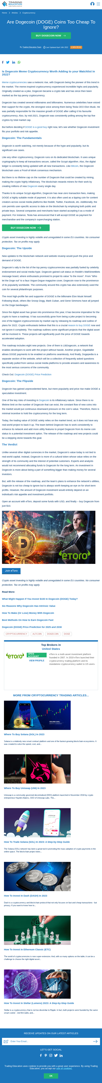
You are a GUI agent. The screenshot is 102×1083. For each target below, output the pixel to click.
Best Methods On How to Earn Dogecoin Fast (27, 620)
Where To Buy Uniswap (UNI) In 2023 (25, 788)
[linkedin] (61, 1055)
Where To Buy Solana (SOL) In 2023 (24, 734)
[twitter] (56, 1055)
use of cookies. (64, 1068)
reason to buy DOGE (79, 325)
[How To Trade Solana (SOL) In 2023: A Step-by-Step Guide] (51, 823)
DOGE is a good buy (36, 127)
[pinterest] (45, 1055)
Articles (15, 13)
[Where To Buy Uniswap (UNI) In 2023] (51, 769)
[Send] (95, 1041)
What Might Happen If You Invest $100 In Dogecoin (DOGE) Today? (40, 599)
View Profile (36, 660)
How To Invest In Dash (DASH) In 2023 (25, 895)
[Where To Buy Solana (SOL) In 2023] (51, 716)
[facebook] (40, 1055)
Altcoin (37, 634)
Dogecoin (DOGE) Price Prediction (33, 374)
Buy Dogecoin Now (48, 35)
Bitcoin (74, 166)
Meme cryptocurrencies (14, 82)
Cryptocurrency (28, 13)
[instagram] (50, 1055)
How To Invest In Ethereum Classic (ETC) (27, 949)
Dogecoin (32, 186)
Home (4, 13)
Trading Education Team (32, 47)
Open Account (33, 655)
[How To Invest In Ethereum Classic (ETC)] (51, 931)
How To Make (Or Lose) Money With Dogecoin (28, 613)
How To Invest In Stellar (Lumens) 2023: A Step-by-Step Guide (39, 1003)
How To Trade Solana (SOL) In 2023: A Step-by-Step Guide (37, 842)
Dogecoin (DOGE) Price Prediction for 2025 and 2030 (32, 627)
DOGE (67, 634)
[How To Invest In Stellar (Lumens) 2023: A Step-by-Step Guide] (51, 984)
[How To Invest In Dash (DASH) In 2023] (51, 877)
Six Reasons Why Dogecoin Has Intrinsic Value (28, 606)
